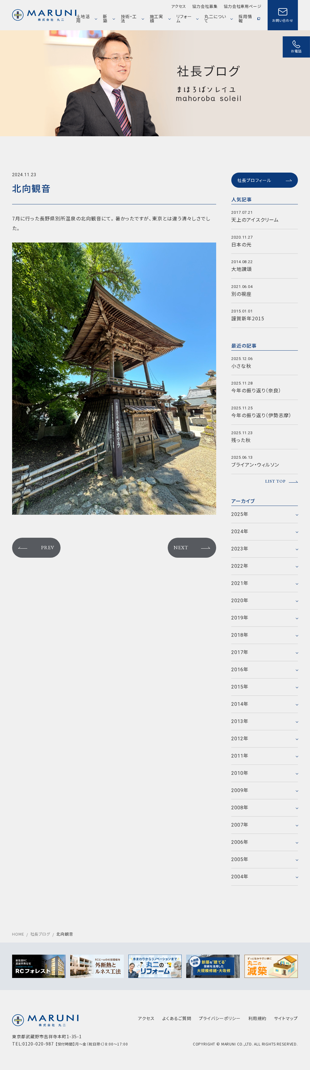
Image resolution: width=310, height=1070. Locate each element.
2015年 (240, 687)
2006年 (240, 842)
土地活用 (83, 18)
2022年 (240, 566)
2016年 (240, 669)
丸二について (215, 18)
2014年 (240, 704)
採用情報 (245, 18)
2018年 (240, 635)
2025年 (240, 514)
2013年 (240, 721)
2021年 (240, 583)
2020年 (240, 600)
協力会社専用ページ (243, 6)
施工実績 (156, 18)
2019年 (240, 618)
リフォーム (184, 18)
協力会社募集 (204, 6)
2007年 (240, 825)
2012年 (240, 738)
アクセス (178, 6)
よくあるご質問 (176, 1018)
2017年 (240, 652)
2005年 (240, 859)
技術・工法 (129, 18)
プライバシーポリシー (220, 1018)
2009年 (240, 790)
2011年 (240, 756)
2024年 (240, 531)
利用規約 (257, 1018)
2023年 (240, 549)
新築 (105, 18)
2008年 (240, 808)
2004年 (240, 877)
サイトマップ (286, 1018)
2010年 (240, 773)
